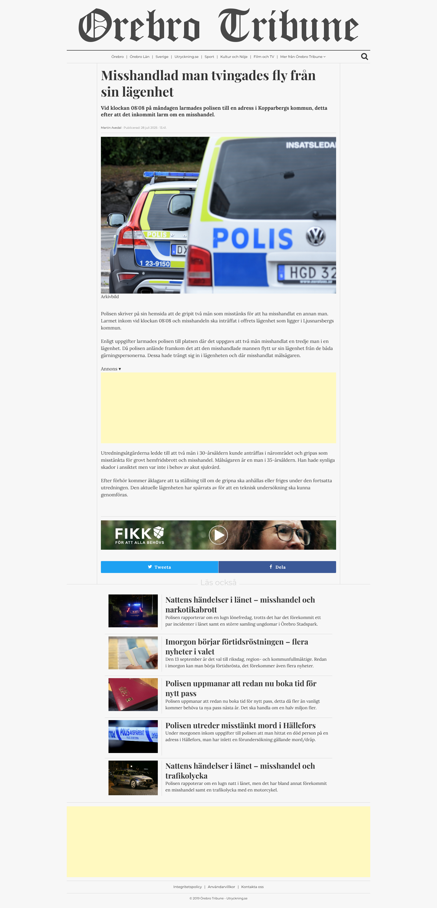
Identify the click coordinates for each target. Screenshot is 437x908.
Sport (209, 57)
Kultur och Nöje (234, 57)
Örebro (117, 57)
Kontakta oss (252, 887)
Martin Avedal (111, 127)
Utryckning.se (186, 57)
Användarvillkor (221, 887)
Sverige (162, 57)
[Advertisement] (218, 407)
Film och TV (264, 57)
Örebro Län (139, 57)
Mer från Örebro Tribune (301, 57)
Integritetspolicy (187, 887)
